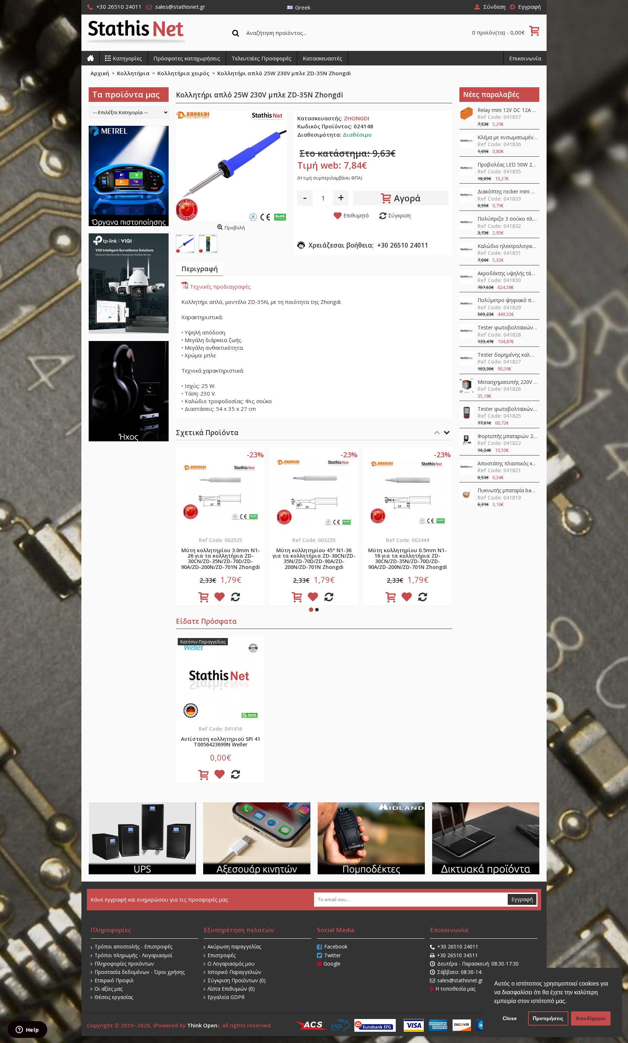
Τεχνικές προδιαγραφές (219, 286)
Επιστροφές (222, 955)
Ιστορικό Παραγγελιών (234, 971)
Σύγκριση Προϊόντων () (237, 980)
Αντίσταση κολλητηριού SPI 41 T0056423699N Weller (220, 741)
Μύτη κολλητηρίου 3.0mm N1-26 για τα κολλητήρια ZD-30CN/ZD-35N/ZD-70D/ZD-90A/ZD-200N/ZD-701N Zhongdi (220, 558)
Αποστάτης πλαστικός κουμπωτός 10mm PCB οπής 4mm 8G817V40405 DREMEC (508, 464)
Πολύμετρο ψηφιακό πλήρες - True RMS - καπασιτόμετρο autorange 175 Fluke (508, 300)
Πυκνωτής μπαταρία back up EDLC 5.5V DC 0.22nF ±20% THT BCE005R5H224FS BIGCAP (508, 491)
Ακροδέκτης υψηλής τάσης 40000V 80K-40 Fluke (508, 273)
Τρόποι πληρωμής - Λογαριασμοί (133, 955)
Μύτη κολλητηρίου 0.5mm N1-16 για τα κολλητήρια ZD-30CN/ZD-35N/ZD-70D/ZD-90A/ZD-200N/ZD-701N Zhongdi (407, 558)
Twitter (332, 955)
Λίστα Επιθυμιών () (231, 988)
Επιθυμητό (356, 215)
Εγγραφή (522, 899)
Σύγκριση (399, 215)
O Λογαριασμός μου (231, 963)
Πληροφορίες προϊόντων (124, 963)
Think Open (202, 1025)
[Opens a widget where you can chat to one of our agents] (27, 1030)
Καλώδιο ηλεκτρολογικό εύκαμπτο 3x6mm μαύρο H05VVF (508, 246)
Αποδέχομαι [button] (590, 1018)
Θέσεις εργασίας (113, 997)
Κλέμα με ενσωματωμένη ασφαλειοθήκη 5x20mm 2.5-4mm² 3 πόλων (508, 138)
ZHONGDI (356, 118)
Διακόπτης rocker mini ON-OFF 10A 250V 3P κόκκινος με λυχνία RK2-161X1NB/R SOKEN (508, 192)
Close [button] (510, 1018)
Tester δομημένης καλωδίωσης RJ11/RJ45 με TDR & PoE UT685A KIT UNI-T (508, 355)
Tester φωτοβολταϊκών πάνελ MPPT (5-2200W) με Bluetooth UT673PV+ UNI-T (508, 328)
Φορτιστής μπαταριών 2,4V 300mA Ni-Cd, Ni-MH (508, 436)
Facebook (335, 946)
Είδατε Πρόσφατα (206, 621)
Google (332, 963)
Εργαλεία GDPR (226, 997)
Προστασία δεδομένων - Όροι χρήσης (139, 971)
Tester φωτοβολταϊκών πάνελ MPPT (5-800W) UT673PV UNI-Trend (508, 409)
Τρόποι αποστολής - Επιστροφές (133, 946)
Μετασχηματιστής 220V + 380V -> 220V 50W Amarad (508, 382)
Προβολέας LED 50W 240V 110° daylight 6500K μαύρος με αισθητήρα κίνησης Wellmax (508, 165)
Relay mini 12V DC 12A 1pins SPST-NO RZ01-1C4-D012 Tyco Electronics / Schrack (508, 110)
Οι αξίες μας (108, 988)
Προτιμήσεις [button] (548, 1018)
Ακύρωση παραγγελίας (234, 946)
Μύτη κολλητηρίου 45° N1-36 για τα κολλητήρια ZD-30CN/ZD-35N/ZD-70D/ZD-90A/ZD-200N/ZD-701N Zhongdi (314, 558)
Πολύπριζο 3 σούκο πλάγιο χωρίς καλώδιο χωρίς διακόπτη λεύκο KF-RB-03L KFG (508, 219)
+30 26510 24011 (457, 946)
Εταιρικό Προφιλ (114, 980)
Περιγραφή (199, 268)
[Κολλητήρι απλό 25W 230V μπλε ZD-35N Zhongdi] (231, 166)
